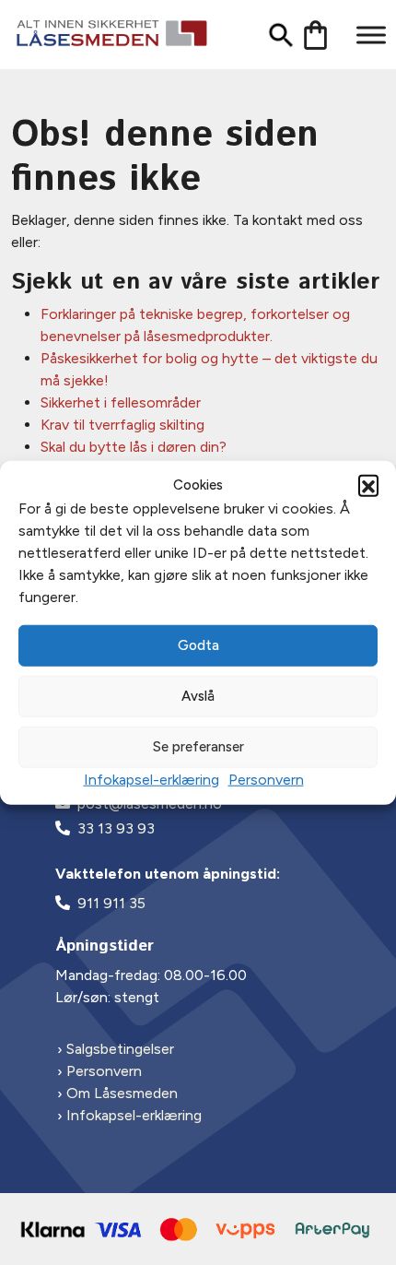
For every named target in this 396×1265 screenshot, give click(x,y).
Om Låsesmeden (122, 1093)
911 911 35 (111, 903)
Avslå (198, 696)
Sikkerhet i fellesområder (121, 402)
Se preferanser (198, 747)
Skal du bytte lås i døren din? (134, 446)
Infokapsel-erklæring (151, 778)
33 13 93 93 (116, 828)
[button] (368, 485)
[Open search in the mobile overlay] (274, 34)
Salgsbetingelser (120, 1049)
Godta (198, 645)
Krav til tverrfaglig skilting (122, 424)
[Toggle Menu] (371, 34)
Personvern (266, 778)
